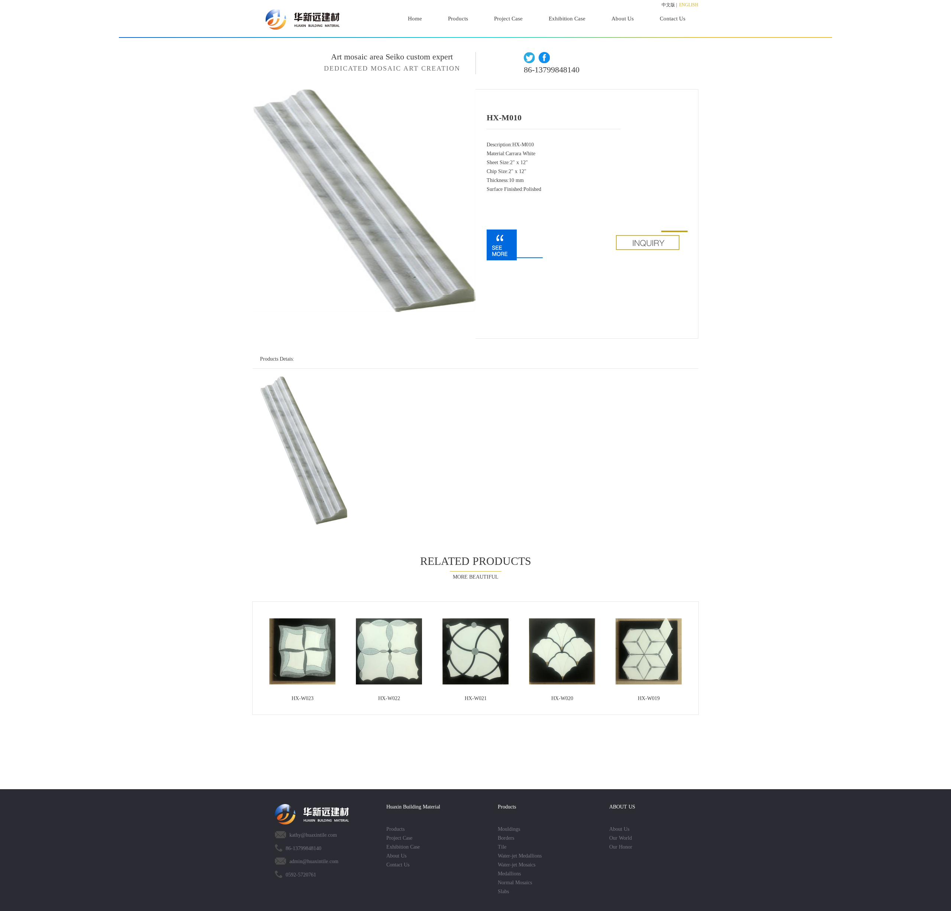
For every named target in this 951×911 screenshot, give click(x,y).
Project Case (508, 19)
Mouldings (509, 829)
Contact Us (672, 19)
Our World (620, 838)
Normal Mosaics (515, 882)
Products (458, 19)
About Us (622, 19)
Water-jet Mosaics (516, 865)
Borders (506, 838)
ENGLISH (688, 4)
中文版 (668, 4)
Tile (502, 847)
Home (415, 19)
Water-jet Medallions (520, 856)
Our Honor (620, 847)
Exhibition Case (567, 19)
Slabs (503, 891)
